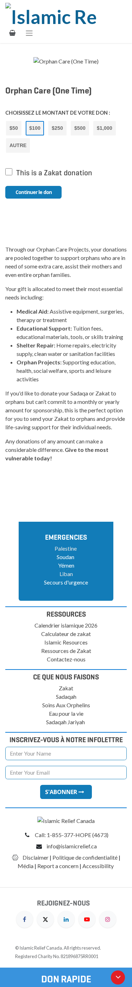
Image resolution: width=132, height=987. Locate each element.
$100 (34, 128)
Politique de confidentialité (85, 857)
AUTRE (18, 145)
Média (25, 865)
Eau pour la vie (66, 713)
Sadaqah (66, 696)
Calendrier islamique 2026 (66, 625)
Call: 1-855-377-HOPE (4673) (71, 834)
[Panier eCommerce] (12, 33)
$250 (57, 128)
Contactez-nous (66, 659)
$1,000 (104, 128)
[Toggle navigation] (29, 32)
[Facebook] (24, 918)
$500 (80, 128)
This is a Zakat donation (54, 172)
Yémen (66, 565)
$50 (14, 128)
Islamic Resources (66, 642)
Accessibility (98, 865)
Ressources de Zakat (66, 650)
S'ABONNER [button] (61, 792)
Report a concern (57, 865)
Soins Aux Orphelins (66, 705)
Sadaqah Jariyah (65, 722)
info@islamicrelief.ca (71, 846)
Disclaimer (36, 857)
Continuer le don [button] (33, 192)
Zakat (66, 688)
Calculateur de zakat (66, 633)
